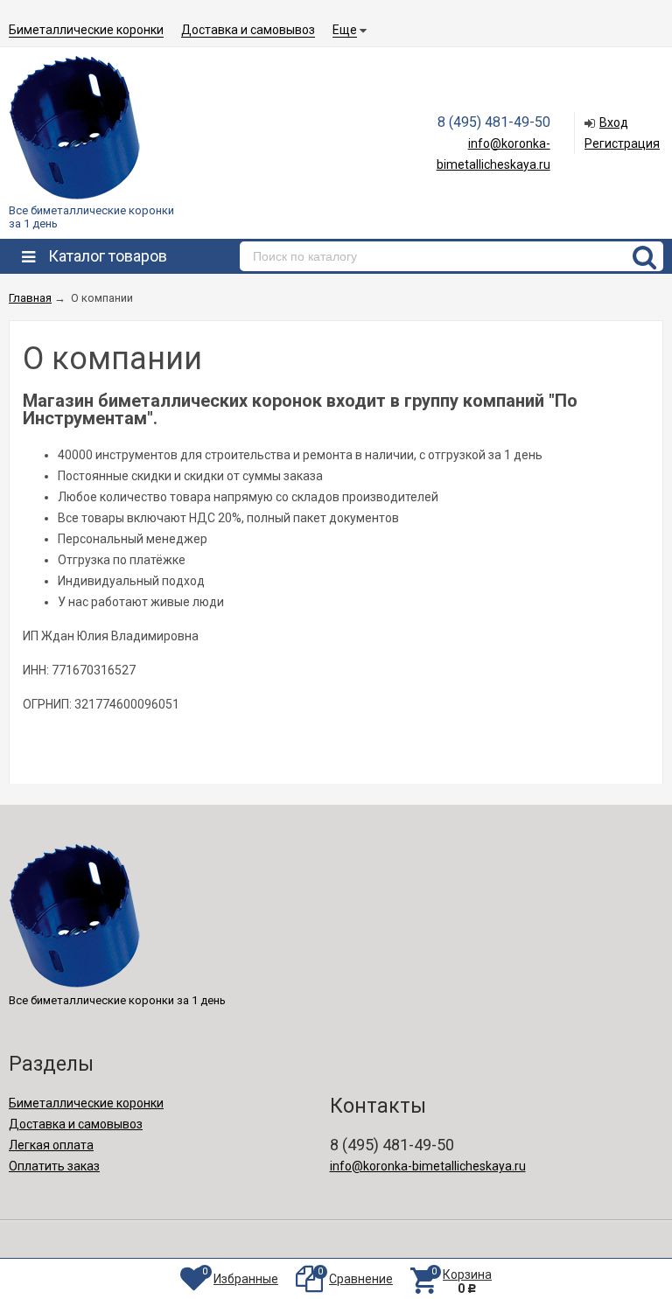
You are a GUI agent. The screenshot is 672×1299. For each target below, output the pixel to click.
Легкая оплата (51, 1145)
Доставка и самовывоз (248, 30)
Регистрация (622, 143)
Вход (613, 122)
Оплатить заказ (54, 1166)
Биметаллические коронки (86, 30)
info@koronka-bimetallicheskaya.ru (428, 1166)
